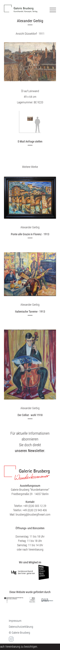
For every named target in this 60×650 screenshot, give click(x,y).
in (11, 638)
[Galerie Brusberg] (21, 6)
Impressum (15, 620)
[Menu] (53, 10)
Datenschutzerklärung (21, 626)
